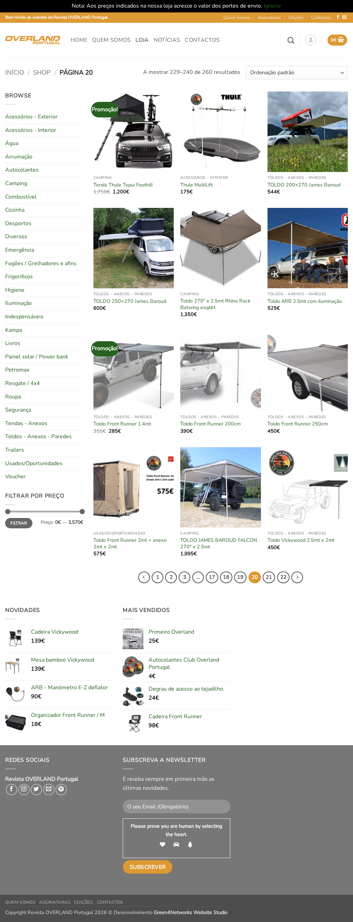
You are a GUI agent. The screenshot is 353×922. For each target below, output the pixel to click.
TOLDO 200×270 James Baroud (304, 185)
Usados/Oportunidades (33, 463)
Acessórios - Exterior (31, 117)
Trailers (14, 450)
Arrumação (18, 157)
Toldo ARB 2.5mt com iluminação (305, 301)
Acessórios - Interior (30, 130)
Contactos (321, 18)
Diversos (16, 236)
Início (14, 72)
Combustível (21, 197)
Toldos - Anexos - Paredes (38, 436)
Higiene (14, 290)
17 (212, 577)
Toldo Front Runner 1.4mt (122, 424)
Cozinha (14, 210)
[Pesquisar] (291, 40)
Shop (42, 72)
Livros (12, 343)
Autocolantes (22, 170)
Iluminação (18, 303)
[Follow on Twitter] (36, 789)
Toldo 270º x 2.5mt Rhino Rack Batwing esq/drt (215, 304)
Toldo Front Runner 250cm (298, 424)
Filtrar (18, 523)
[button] (310, 40)
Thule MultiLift (196, 185)
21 (269, 577)
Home (79, 40)
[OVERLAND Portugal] (32, 40)
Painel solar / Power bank (36, 357)
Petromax (17, 370)
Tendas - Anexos (26, 423)
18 (226, 577)
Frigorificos (19, 276)
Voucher (15, 476)
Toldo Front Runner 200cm (210, 424)
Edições (296, 18)
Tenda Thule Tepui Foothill (123, 185)
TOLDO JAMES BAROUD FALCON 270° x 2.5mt (218, 543)
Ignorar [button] (272, 6)
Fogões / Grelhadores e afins (41, 263)
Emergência (19, 250)
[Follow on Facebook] (338, 17)
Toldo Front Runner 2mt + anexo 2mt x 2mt (130, 543)
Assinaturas (269, 18)
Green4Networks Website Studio (191, 912)
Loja (142, 40)
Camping (16, 183)
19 (240, 577)
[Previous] (144, 577)
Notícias (167, 40)
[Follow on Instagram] (24, 789)
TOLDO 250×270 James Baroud (129, 301)
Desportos (18, 223)
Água (11, 143)
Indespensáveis (24, 316)
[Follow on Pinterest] (61, 789)
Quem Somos (236, 18)
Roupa (13, 397)
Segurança (18, 410)
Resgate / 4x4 (22, 383)
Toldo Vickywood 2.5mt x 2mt (301, 540)
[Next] (297, 577)
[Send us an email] (344, 17)
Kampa (13, 330)
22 (283, 577)
